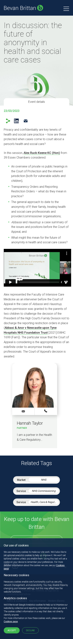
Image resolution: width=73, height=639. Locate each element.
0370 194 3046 (46, 411)
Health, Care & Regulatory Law (45, 502)
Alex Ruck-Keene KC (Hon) (42, 153)
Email (25, 121)
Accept (11, 630)
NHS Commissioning (44, 490)
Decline (30, 630)
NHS (43, 479)
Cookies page (11, 621)
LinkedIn (16, 121)
